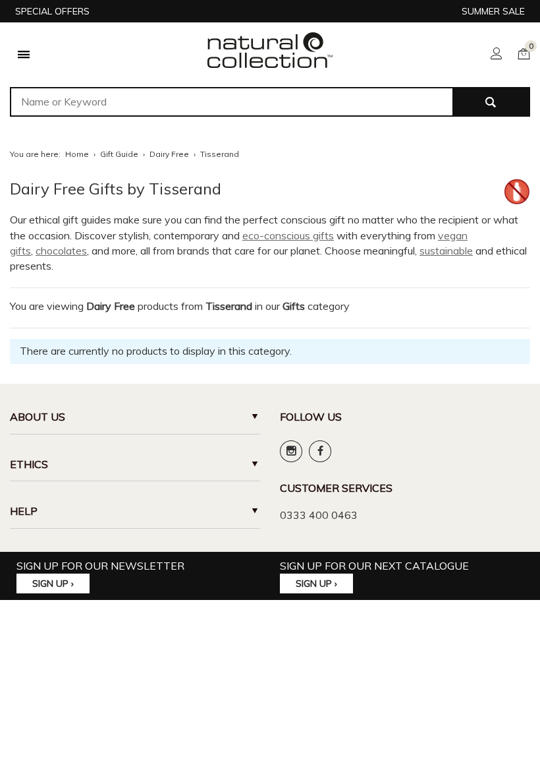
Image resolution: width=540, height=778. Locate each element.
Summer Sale (493, 11)
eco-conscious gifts (288, 235)
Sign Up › (53, 583)
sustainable (446, 250)
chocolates (61, 250)
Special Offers (52, 11)
